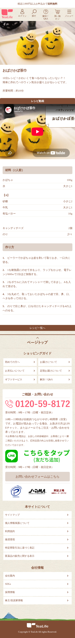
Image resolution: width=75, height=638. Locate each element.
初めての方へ (12, 362)
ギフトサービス (13, 379)
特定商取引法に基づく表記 (19, 547)
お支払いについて (15, 370)
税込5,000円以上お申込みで (37, 3)
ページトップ (37, 340)
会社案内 (10, 575)
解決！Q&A (46, 379)
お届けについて (48, 362)
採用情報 (10, 592)
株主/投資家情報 (14, 600)
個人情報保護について (17, 523)
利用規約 (10, 531)
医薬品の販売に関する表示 (19, 556)
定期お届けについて (51, 370)
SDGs (8, 584)
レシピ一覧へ (37, 328)
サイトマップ (12, 515)
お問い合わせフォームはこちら (37, 476)
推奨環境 (10, 539)
